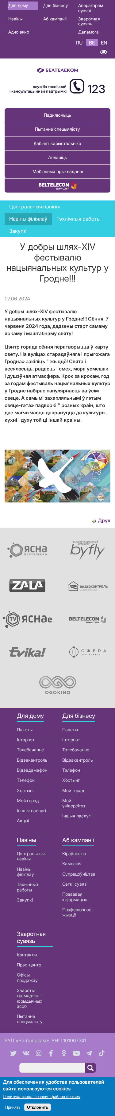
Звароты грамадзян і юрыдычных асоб (29, 998)
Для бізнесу (55, 5)
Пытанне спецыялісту (57, 129)
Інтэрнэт (26, 739)
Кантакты (27, 954)
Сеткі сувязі (74, 884)
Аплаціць (57, 157)
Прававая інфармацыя (74, 896)
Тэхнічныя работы (78, 219)
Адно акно (18, 31)
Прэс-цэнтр (29, 964)
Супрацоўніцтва (78, 874)
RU (79, 43)
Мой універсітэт (74, 803)
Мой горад (28, 800)
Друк (104, 520)
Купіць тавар (57, 185)
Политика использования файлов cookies (41, 1096)
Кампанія (72, 863)
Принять (13, 1107)
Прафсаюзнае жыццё (76, 912)
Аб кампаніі (55, 18)
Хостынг (25, 790)
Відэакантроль (32, 760)
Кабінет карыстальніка (57, 143)
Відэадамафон (32, 770)
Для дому (18, 5)
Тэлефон (26, 780)
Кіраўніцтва (74, 853)
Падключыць (57, 115)
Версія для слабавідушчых (103, 52)
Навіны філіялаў (25, 871)
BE (92, 43)
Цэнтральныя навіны (34, 207)
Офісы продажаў (27, 977)
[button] (57, 511)
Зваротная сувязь (89, 21)
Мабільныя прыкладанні (58, 171)
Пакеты (25, 729)
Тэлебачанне (30, 749)
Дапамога (88, 31)
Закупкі (18, 231)
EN (104, 43)
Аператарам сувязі (90, 8)
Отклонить (37, 1107)
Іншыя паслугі (31, 810)
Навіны (15, 18)
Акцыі (23, 820)
